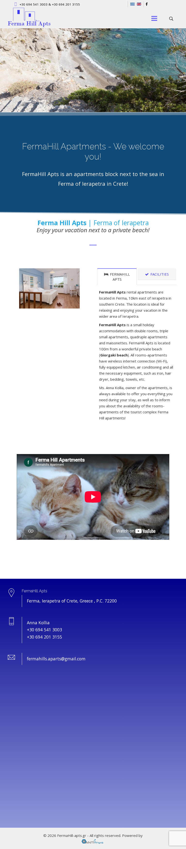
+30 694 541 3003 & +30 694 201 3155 (49, 4)
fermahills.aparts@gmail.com (56, 659)
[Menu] (154, 18)
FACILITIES (159, 274)
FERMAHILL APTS (119, 277)
